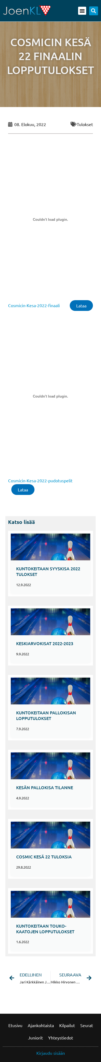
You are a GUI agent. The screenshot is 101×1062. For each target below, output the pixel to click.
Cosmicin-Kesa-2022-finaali (34, 305)
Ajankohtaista (41, 1025)
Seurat (86, 1025)
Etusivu (15, 1025)
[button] (82, 11)
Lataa (81, 305)
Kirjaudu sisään (50, 1053)
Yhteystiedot (60, 1037)
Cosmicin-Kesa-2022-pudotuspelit (40, 480)
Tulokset (85, 124)
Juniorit (35, 1037)
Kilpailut (67, 1025)
